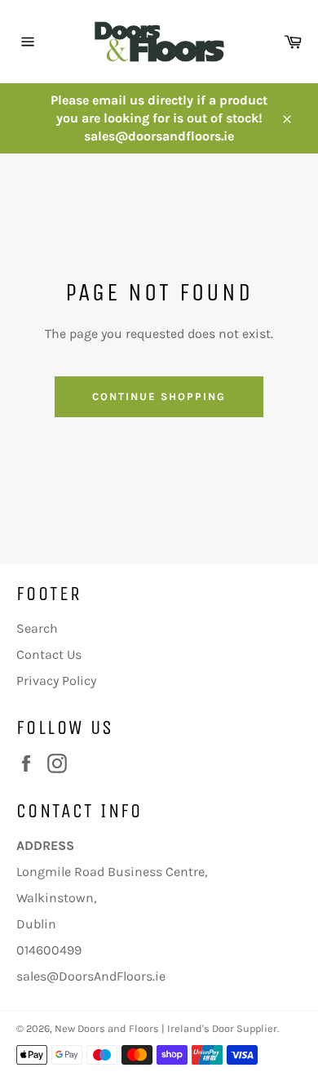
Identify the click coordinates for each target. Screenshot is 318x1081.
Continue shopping (158, 396)
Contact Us (49, 654)
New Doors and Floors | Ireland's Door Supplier (166, 1028)
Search (37, 628)
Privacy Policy (56, 680)
